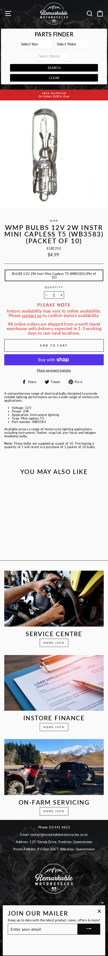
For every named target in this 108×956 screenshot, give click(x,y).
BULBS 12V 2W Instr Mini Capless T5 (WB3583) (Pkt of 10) (54, 275)
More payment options (54, 370)
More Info (54, 642)
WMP (54, 220)
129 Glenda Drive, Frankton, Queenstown (61, 842)
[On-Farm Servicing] (54, 767)
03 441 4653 (59, 827)
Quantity (54, 287)
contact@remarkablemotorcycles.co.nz (59, 834)
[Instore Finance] (54, 683)
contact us (31, 315)
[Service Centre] (54, 599)
